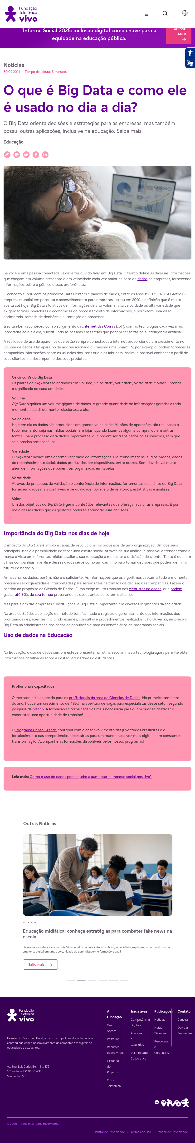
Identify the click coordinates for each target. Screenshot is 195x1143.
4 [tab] (103, 980)
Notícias (159, 1020)
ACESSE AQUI (180, 31)
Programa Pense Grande (36, 729)
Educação (14, 142)
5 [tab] (113, 980)
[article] (97, 530)
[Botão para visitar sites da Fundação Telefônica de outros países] (185, 13)
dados (142, 278)
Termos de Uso (141, 1132)
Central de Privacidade (109, 1132)
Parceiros (113, 1039)
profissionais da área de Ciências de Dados (104, 697)
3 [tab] (92, 980)
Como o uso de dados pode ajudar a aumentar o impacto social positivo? (90, 776)
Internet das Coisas (98, 326)
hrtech (38, 709)
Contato (184, 1011)
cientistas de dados (145, 588)
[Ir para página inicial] (21, 13)
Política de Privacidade (172, 1132)
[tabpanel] (97, 902)
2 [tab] (81, 980)
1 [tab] (71, 980)
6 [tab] (124, 980)
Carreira (183, 1020)
